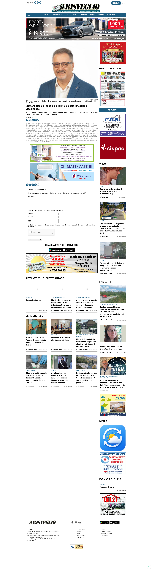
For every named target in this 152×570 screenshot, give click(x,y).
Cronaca (46, 15)
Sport (75, 15)
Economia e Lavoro (87, 15)
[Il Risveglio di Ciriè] (76, 7)
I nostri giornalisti (80, 535)
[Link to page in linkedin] (32, 120)
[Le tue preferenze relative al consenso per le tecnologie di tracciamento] (149, 567)
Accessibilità (104, 535)
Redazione (29, 117)
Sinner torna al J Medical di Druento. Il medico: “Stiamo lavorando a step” (111, 191)
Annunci (101, 15)
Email (30, 217)
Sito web (29, 221)
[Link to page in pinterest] (35, 120)
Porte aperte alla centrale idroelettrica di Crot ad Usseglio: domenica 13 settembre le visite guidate (86, 378)
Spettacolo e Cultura (61, 15)
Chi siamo (79, 531)
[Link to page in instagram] (38, 2)
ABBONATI (116, 3)
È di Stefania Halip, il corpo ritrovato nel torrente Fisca (111, 347)
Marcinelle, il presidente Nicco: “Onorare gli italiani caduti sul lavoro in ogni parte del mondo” (61, 303)
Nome (30, 213)
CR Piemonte (111, 15)
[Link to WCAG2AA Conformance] (76, 546)
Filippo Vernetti (106, 352)
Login (123, 3)
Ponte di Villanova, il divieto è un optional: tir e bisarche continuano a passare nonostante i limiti (112, 266)
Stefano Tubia (32, 350)
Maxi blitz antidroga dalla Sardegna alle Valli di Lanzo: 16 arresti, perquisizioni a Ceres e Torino (36, 378)
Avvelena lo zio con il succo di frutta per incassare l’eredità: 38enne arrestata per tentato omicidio (60, 378)
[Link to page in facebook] (35, 2)
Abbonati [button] (112, 110)
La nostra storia (80, 529)
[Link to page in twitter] (30, 120)
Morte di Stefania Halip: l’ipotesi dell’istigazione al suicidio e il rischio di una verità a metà (86, 342)
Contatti (78, 533)
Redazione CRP (58, 311)
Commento (32, 196)
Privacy (103, 529)
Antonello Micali (83, 350)
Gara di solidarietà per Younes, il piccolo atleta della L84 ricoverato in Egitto (36, 341)
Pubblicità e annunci (106, 533)
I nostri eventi (79, 537)
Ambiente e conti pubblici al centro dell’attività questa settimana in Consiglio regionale (86, 303)
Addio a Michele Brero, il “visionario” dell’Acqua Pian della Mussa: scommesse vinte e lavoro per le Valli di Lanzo (112, 384)
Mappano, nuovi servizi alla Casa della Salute (60, 339)
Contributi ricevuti (106, 531)
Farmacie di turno (33, 300)
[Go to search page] (123, 14)
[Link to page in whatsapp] (38, 120)
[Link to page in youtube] (40, 2)
